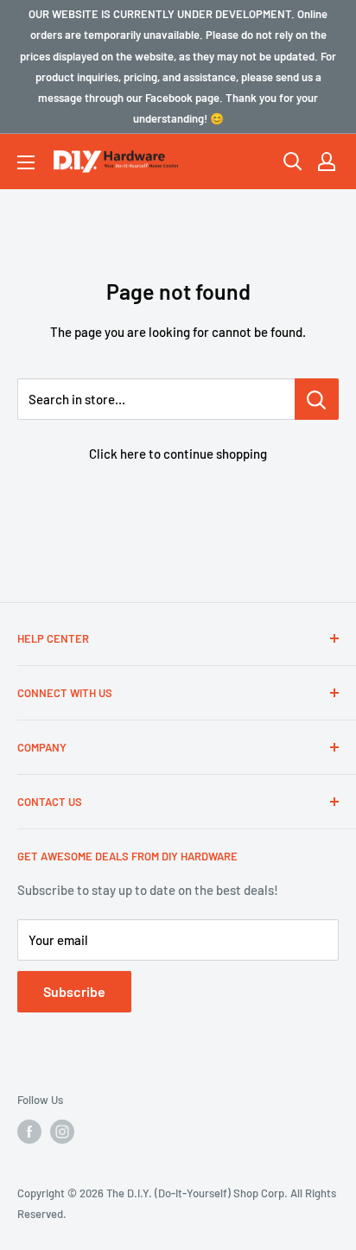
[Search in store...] (317, 399)
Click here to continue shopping (178, 453)
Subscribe (74, 991)
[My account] (326, 161)
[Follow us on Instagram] (62, 1132)
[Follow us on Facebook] (29, 1132)
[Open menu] (26, 162)
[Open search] (292, 161)
